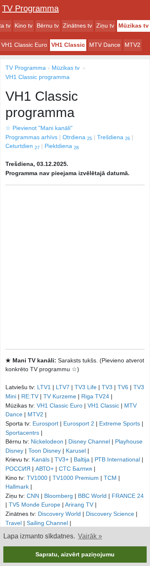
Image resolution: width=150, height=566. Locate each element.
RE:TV (29, 396)
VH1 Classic (68, 44)
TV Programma (30, 8)
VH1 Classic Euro (24, 44)
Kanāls (41, 459)
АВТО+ (44, 468)
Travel (13, 523)
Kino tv (23, 25)
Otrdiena (77, 137)
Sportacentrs (22, 432)
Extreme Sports (119, 423)
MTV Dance (104, 44)
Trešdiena (113, 137)
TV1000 (37, 477)
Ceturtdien (22, 146)
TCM (110, 477)
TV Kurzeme (59, 396)
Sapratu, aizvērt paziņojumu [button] (75, 554)
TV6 (123, 387)
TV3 (107, 387)
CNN (33, 495)
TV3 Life (86, 387)
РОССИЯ (17, 468)
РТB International (117, 459)
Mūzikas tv (133, 25)
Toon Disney (44, 450)
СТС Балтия (75, 468)
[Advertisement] (75, 267)
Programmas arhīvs (31, 137)
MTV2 (132, 44)
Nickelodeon (47, 441)
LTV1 (44, 387)
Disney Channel (89, 441)
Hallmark (17, 486)
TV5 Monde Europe (34, 504)
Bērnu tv (48, 25)
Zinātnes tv (77, 25)
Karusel (76, 450)
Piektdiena (62, 146)
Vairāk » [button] (90, 536)
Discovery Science (110, 513)
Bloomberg (58, 495)
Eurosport (45, 423)
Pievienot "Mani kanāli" (38, 128)
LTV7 (63, 387)
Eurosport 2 (78, 423)
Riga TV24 (95, 396)
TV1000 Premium (75, 477)
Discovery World (59, 513)
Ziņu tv (105, 25)
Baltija (82, 459)
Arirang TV (79, 504)
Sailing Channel (47, 523)
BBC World (92, 495)
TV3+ (62, 459)
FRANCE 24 (128, 495)
